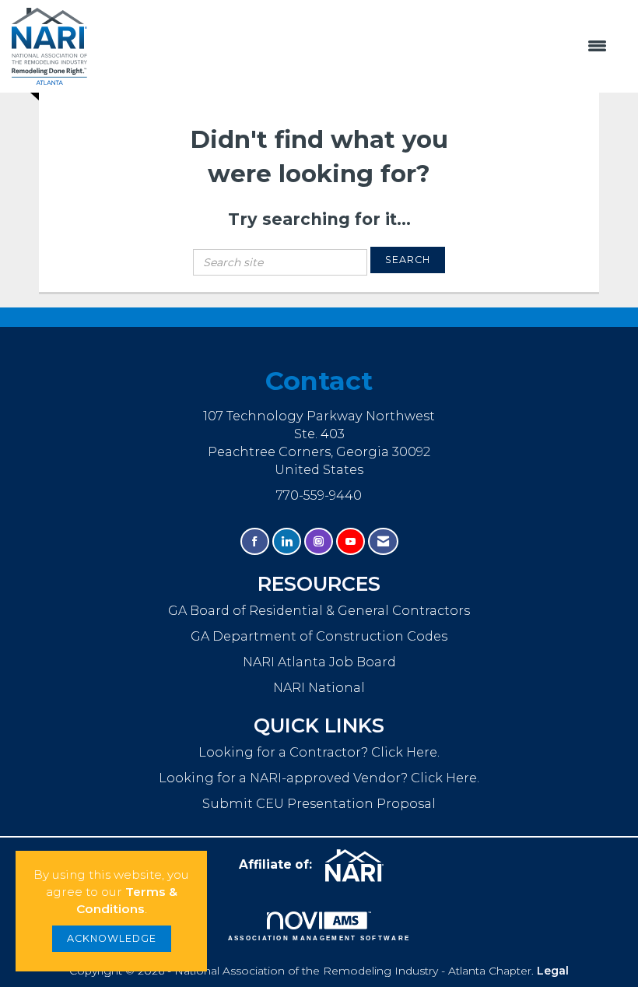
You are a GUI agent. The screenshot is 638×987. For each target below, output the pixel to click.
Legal (553, 970)
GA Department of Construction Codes (319, 636)
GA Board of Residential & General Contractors (319, 610)
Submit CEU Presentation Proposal (319, 803)
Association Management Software (319, 938)
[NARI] (360, 865)
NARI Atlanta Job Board (319, 661)
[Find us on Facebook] (254, 541)
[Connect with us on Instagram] (318, 541)
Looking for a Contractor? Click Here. (319, 752)
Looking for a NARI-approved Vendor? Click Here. (319, 777)
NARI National (319, 687)
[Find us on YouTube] (350, 541)
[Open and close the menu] (355, 46)
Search (407, 259)
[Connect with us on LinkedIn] (286, 541)
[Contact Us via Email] (383, 541)
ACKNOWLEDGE (111, 938)
